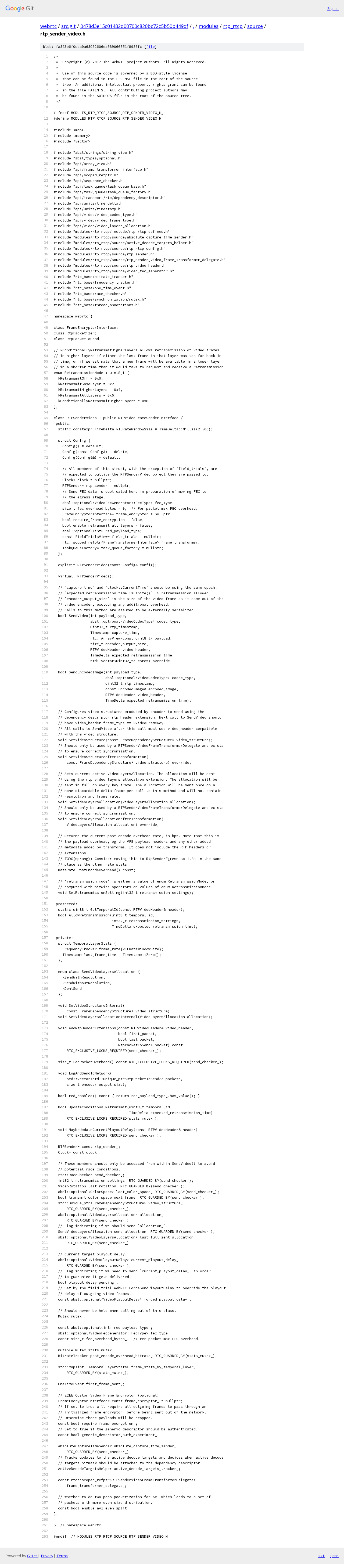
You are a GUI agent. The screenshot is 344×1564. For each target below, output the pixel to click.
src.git (68, 26)
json (334, 1555)
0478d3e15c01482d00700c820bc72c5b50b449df (134, 26)
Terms (62, 1555)
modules (208, 26)
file (150, 46)
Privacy (47, 1555)
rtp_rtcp (233, 26)
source (255, 26)
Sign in (333, 8)
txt (321, 1555)
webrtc (48, 26)
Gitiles (32, 1555)
